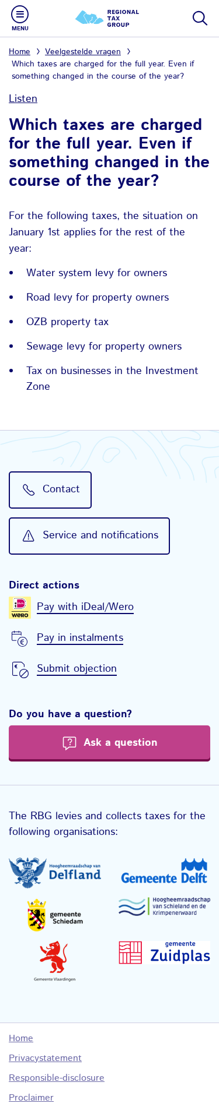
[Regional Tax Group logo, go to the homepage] (110, 18)
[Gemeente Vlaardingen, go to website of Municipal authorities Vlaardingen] (55, 961)
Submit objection (77, 668)
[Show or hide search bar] (199, 18)
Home (19, 52)
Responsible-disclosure (57, 1078)
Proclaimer (31, 1098)
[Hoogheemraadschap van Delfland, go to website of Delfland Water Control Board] (55, 873)
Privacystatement (45, 1058)
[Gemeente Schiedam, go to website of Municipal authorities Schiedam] (55, 914)
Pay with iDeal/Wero (85, 607)
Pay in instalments (80, 638)
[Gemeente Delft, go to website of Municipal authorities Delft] (165, 870)
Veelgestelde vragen (83, 52)
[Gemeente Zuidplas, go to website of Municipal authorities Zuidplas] (165, 953)
